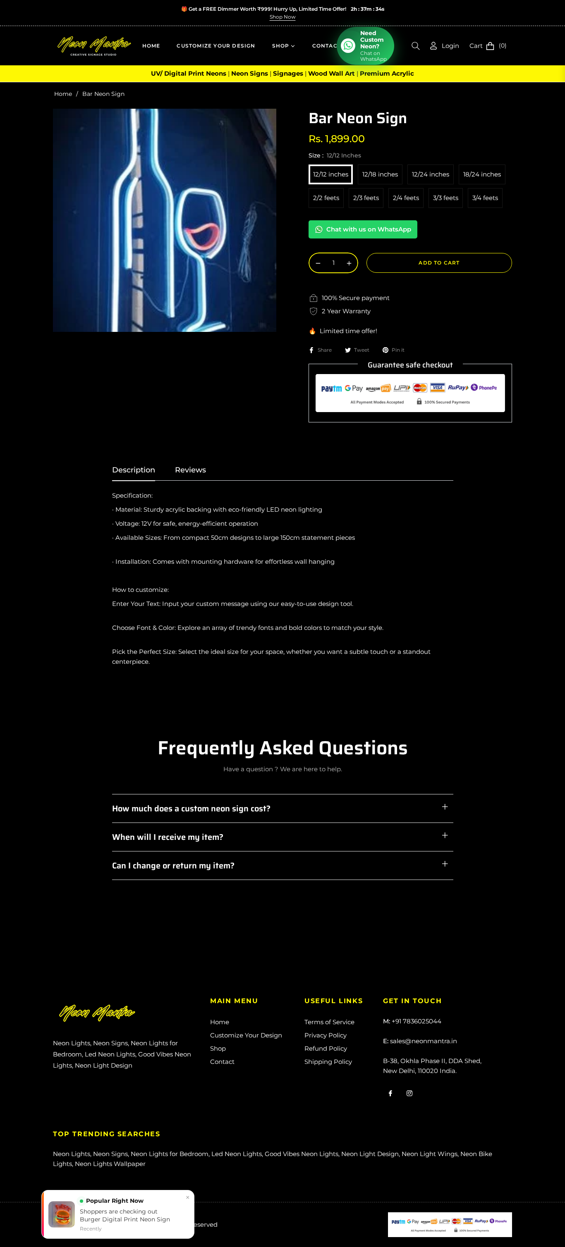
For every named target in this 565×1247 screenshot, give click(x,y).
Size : (335, 155)
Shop (218, 1048)
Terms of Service (329, 1022)
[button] (416, 46)
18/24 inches (482, 174)
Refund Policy (325, 1048)
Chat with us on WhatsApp (368, 229)
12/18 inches (380, 174)
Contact (222, 1062)
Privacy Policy (325, 1035)
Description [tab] (133, 469)
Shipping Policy (328, 1062)
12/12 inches (330, 174)
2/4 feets (406, 198)
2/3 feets (366, 198)
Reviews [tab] (190, 469)
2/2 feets (326, 198)
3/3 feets (445, 198)
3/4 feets (485, 198)
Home (63, 94)
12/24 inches (430, 174)
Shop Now (283, 17)
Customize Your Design (246, 1035)
